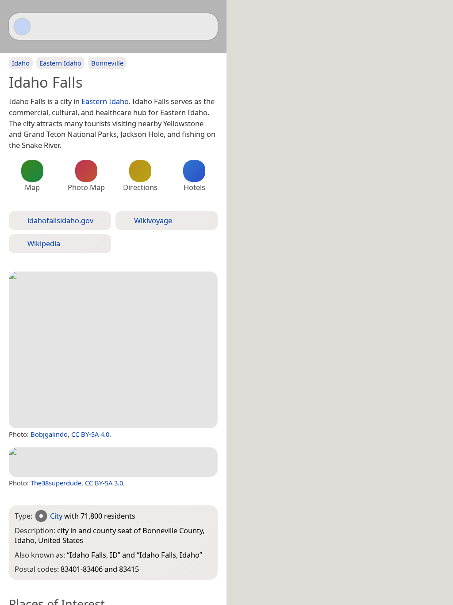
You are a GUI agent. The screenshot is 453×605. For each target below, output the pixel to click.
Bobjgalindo (49, 434)
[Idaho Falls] (113, 349)
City (56, 516)
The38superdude (56, 482)
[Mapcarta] (22, 27)
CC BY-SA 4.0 (90, 434)
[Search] (207, 26)
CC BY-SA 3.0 (104, 482)
